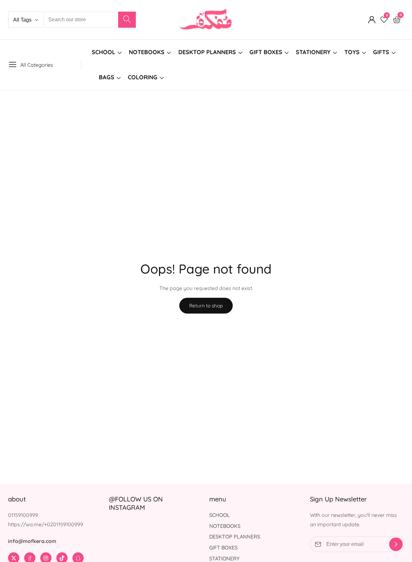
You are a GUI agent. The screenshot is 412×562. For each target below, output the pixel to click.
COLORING (143, 77)
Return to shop (206, 306)
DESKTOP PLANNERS (207, 52)
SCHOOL (103, 52)
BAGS (106, 77)
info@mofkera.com (32, 541)
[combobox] (89, 20)
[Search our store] (127, 20)
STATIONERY (313, 52)
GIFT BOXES (265, 52)
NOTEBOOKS (146, 52)
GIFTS (381, 52)
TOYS (352, 52)
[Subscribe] (396, 544)
